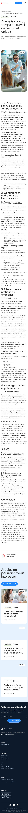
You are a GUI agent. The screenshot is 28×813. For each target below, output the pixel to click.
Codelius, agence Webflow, (13, 810)
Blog (2, 762)
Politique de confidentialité (7, 768)
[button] (25, 3)
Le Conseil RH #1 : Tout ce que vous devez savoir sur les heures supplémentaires (13, 650)
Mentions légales (5, 766)
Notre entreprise (5, 744)
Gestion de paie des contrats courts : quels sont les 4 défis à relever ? (13, 687)
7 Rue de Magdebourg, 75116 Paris (9, 782)
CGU (2, 764)
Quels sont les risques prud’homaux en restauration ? (13, 614)
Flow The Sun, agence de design (16, 811)
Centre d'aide (4, 755)
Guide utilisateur (5, 758)
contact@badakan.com (7, 779)
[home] (5, 3)
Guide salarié (4, 760)
